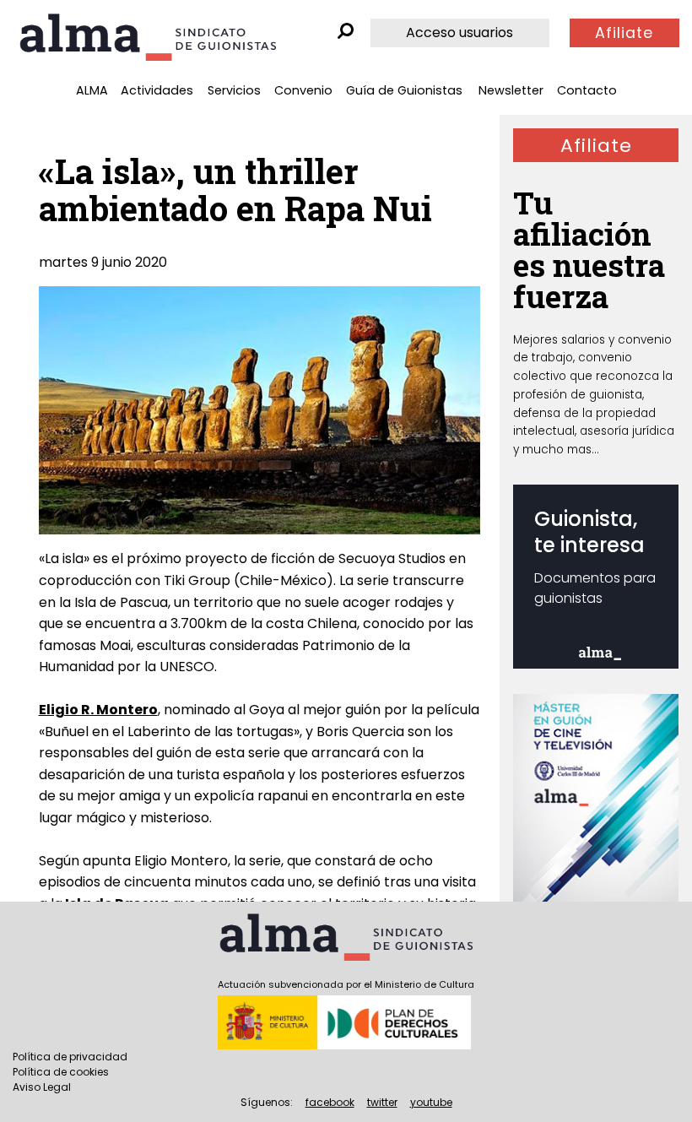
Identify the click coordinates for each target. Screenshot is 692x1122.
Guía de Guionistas (404, 90)
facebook (329, 1102)
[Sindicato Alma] (147, 37)
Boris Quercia (360, 731)
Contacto (587, 90)
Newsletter (510, 90)
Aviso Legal (42, 1087)
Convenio (303, 90)
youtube (431, 1102)
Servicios (234, 90)
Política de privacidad (70, 1056)
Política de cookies (61, 1072)
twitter (382, 1102)
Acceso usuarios (459, 32)
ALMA (92, 90)
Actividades (157, 90)
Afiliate (624, 33)
